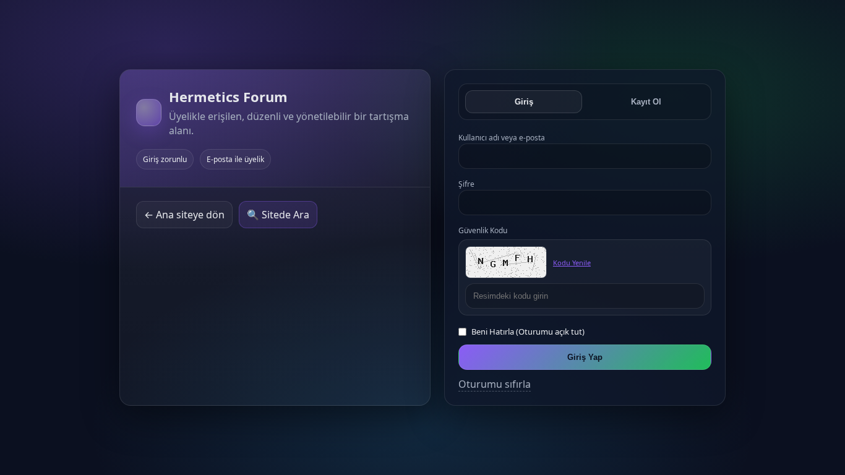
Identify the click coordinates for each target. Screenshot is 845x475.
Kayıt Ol (646, 101)
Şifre (466, 184)
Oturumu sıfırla (494, 384)
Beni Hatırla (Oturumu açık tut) (528, 331)
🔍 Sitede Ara (278, 214)
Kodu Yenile (572, 262)
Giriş (524, 101)
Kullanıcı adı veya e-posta (501, 137)
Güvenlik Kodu (482, 230)
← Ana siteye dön (184, 214)
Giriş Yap (585, 357)
